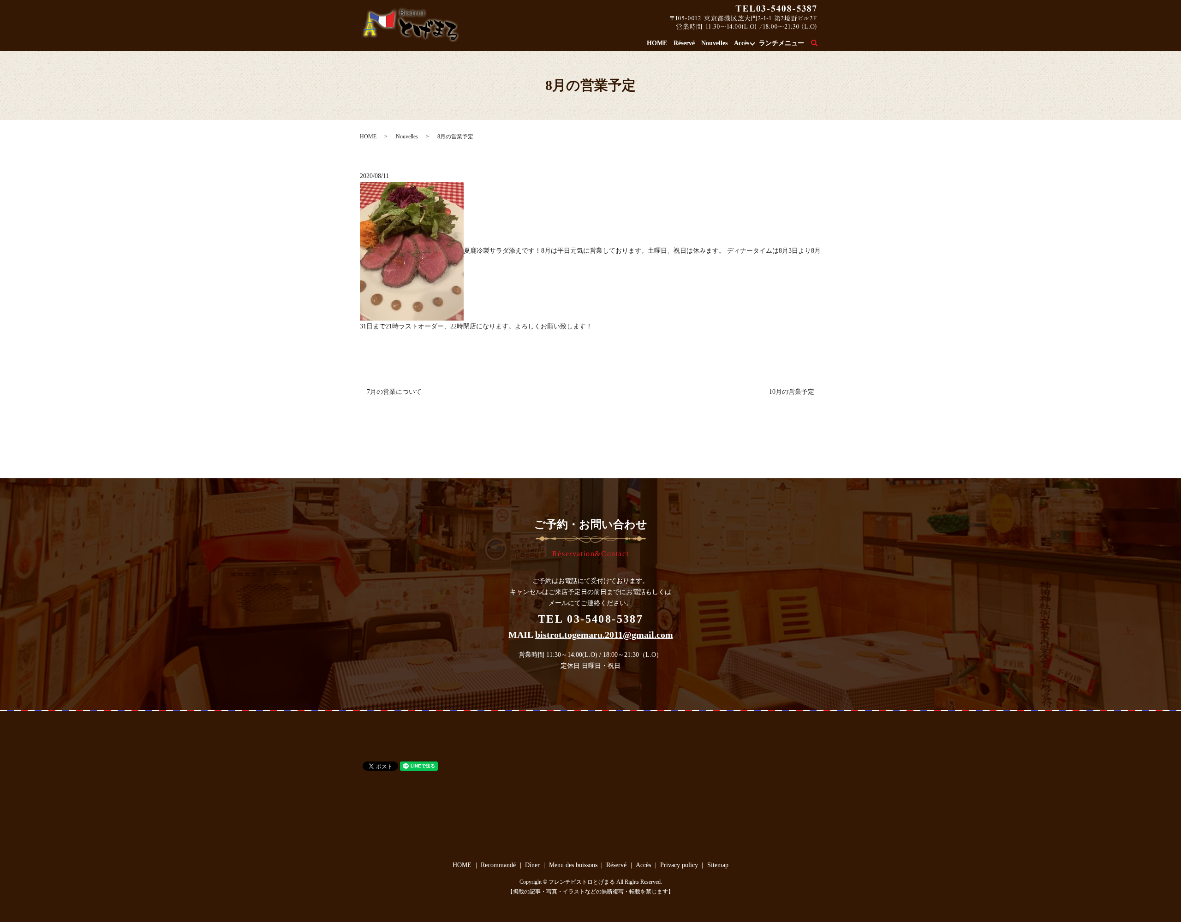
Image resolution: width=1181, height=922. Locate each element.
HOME (657, 43)
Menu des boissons (573, 865)
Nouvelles (714, 43)
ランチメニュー (781, 43)
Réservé (684, 43)
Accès (741, 43)
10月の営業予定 (791, 391)
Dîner (532, 865)
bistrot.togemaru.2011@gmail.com (604, 635)
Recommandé (498, 865)
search (819, 43)
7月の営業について (394, 391)
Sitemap (717, 865)
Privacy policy (679, 865)
